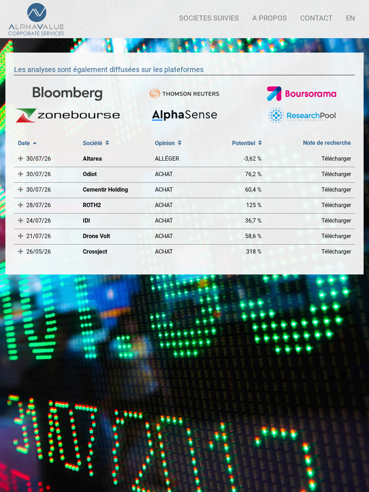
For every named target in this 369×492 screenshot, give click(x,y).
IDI (86, 220)
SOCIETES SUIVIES (209, 18)
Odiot (90, 174)
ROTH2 (92, 205)
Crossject (95, 251)
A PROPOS (269, 18)
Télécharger (336, 158)
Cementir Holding (105, 189)
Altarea (92, 158)
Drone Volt (96, 236)
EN (350, 18)
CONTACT (316, 18)
